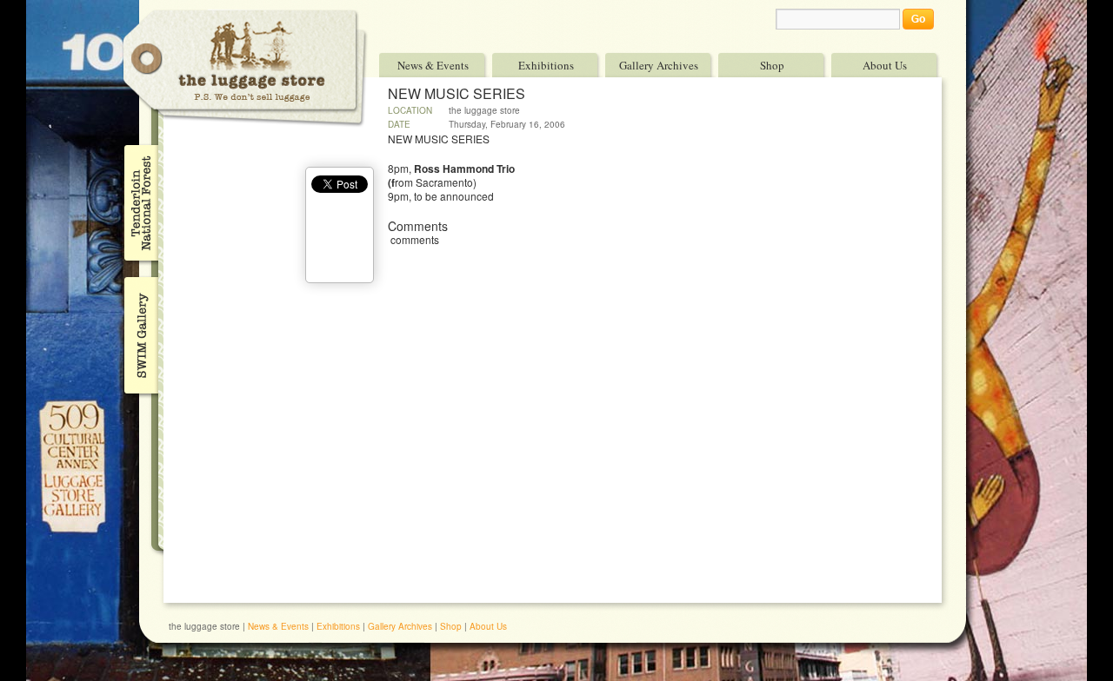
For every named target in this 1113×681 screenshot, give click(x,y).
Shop (772, 64)
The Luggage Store (245, 68)
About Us (885, 64)
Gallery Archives (658, 64)
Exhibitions (546, 64)
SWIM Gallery (139, 332)
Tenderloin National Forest (139, 202)
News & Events (433, 64)
